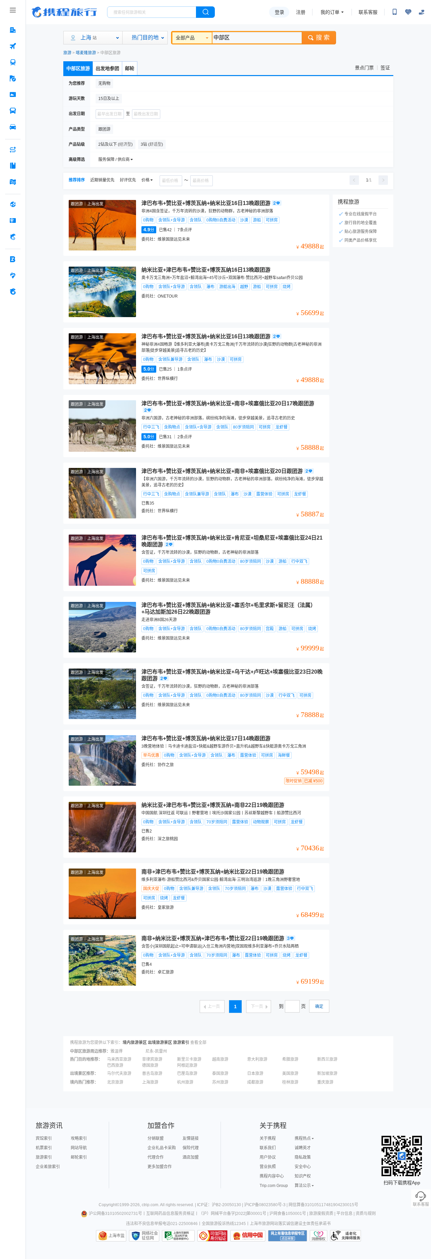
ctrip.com (150, 1204)
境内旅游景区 (135, 1042)
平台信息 (344, 1213)
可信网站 (212, 1235)
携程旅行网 (64, 12)
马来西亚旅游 (119, 1059)
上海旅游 (150, 1082)
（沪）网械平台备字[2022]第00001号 (232, 1213)
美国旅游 (290, 1073)
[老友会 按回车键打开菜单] (13, 275)
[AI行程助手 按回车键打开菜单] (13, 149)
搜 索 (323, 37)
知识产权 (303, 1176)
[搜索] (205, 12)
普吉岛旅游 (152, 1073)
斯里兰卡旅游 (189, 1059)
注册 (300, 12)
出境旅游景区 (160, 1042)
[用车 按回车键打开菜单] (13, 127)
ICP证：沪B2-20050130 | (220, 1204)
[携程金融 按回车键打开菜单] (13, 237)
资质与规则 (366, 1213)
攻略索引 (79, 1138)
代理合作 (155, 1157)
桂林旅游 (290, 1082)
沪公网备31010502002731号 (115, 1213)
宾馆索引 (44, 1138)
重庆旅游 (325, 1082)
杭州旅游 (185, 1082)
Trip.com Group (274, 1185)
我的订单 (330, 12)
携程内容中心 (272, 1176)
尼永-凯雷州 (156, 1051)
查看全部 (198, 1042)
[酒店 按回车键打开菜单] (13, 30)
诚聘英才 (303, 1148)
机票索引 (44, 1148)
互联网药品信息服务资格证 (170, 1213)
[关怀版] (421, 12)
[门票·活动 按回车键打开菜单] (13, 95)
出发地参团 (107, 68)
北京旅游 (115, 1082)
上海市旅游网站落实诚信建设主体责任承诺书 (290, 1223)
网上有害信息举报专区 (287, 1235)
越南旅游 (220, 1059)
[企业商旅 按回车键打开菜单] (13, 259)
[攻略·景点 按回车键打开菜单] (13, 166)
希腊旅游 (290, 1059)
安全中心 (303, 1166)
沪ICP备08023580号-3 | (266, 1204)
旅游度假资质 (321, 1213)
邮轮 (129, 68)
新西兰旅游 (327, 1059)
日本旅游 (255, 1073)
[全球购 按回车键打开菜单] (13, 204)
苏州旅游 (220, 1082)
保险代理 (191, 1148)
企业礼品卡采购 (161, 1148)
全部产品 (185, 37)
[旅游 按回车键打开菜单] (13, 78)
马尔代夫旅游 (119, 1073)
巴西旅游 (115, 1065)
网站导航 (79, 1148)
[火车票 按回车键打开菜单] (13, 62)
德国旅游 (150, 1065)
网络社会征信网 (150, 1235)
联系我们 (268, 1148)
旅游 (67, 52)
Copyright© (109, 1204)
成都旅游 (255, 1082)
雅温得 (116, 1051)
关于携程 (268, 1138)
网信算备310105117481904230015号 (323, 1204)
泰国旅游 (220, 1073)
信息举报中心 (178, 1235)
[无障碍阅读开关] (408, 12)
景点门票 (364, 67)
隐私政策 (303, 1157)
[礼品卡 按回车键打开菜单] (13, 220)
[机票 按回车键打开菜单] (13, 46)
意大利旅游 (257, 1059)
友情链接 (191, 1138)
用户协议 (268, 1157)
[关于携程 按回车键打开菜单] (13, 291)
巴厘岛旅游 (187, 1073)
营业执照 (268, 1166)
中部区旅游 (78, 68)
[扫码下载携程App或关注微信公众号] (394, 12)
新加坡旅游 (327, 1073)
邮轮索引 (79, 1157)
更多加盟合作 (159, 1166)
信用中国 (247, 1235)
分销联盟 (155, 1138)
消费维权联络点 (318, 1235)
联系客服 (368, 12)
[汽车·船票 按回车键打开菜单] (13, 111)
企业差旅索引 (48, 1166)
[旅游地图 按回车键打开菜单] (13, 182)
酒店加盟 (191, 1157)
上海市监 (116, 1235)
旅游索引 (181, 1042)
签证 (385, 67)
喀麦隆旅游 (86, 52)
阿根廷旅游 (187, 1065)
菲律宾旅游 (152, 1059)
